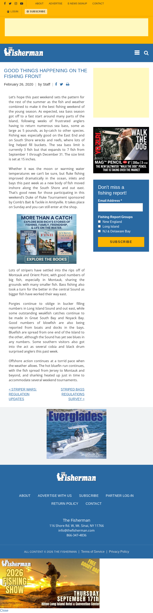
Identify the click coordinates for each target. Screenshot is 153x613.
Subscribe (89, 495)
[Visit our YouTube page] (21, 3)
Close (4, 610)
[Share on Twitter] (61, 84)
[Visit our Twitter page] (10, 3)
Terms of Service (93, 551)
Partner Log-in (120, 495)
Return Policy (64, 503)
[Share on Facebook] (56, 84)
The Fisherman (24, 53)
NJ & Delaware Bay (116, 231)
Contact (94, 503)
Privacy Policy (119, 551)
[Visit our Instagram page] (16, 3)
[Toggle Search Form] (146, 53)
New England (112, 221)
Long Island (111, 226)
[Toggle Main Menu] (137, 53)
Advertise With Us (55, 495)
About (25, 495)
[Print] (67, 84)
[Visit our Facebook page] (5, 3)
